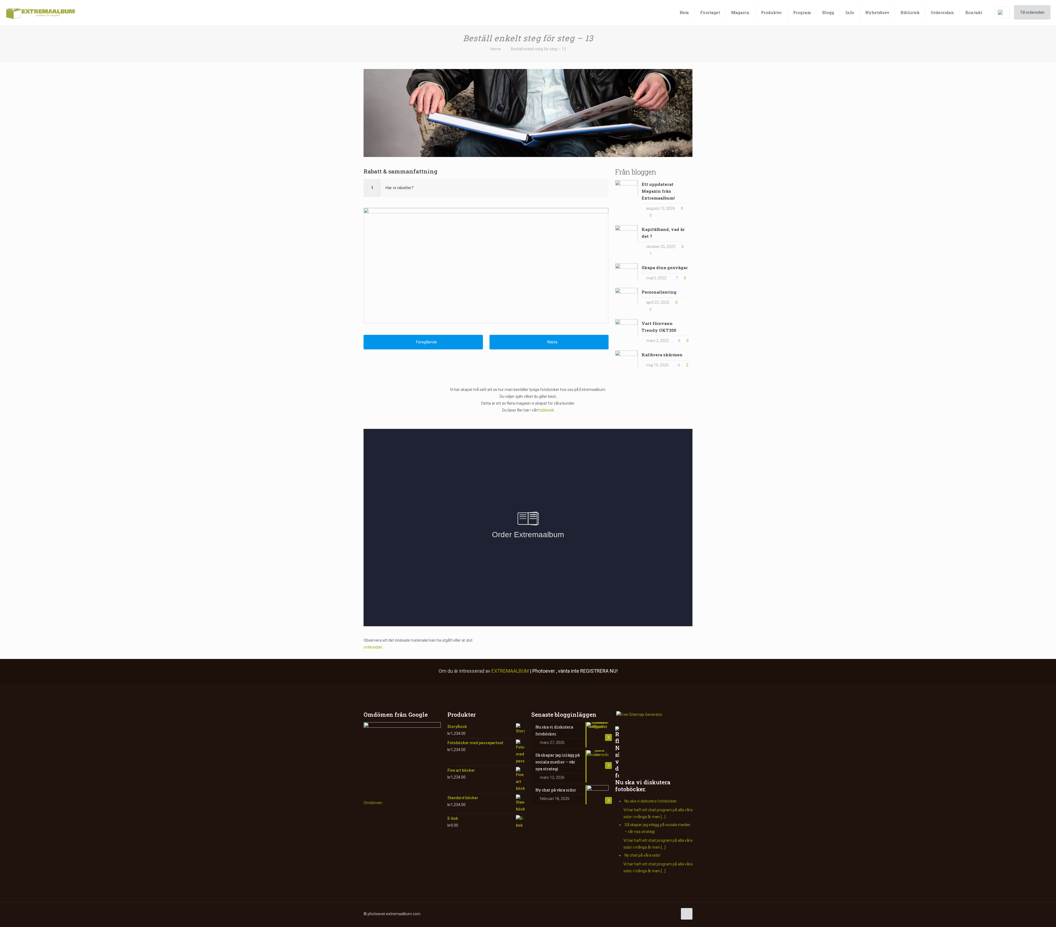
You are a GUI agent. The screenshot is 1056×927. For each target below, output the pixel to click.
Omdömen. (373, 803)
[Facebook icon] (621, 913)
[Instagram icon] (644, 913)
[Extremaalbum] (40, 12)
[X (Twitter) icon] (627, 913)
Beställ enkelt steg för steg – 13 (538, 49)
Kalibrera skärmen (662, 354)
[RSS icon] (656, 913)
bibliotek (547, 410)
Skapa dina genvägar (665, 267)
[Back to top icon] (686, 914)
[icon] (650, 913)
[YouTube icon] (633, 913)
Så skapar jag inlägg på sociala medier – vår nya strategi (658, 828)
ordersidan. (373, 647)
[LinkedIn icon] (639, 913)
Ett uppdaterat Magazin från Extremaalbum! (658, 191)
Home (495, 49)
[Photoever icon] (662, 913)
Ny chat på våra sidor (643, 855)
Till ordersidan (1032, 12)
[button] (486, 188)
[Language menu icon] (1002, 12)
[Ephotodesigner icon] (668, 913)
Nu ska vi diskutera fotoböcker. (642, 785)
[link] (486, 266)
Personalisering (659, 292)
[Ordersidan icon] (673, 913)
